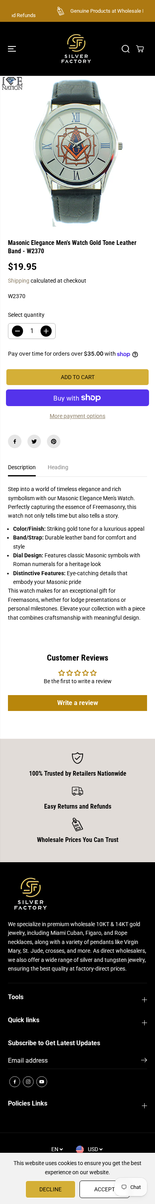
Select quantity (26, 315)
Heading (58, 467)
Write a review (77, 703)
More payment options (77, 416)
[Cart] (140, 49)
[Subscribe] (144, 1061)
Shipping (18, 280)
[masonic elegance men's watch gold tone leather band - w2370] (77, 151)
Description (22, 467)
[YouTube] (41, 1081)
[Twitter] (34, 441)
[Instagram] (28, 1081)
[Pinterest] (53, 441)
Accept (104, 1189)
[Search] (125, 49)
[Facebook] (14, 441)
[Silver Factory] (75, 49)
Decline (50, 1189)
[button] (12, 49)
